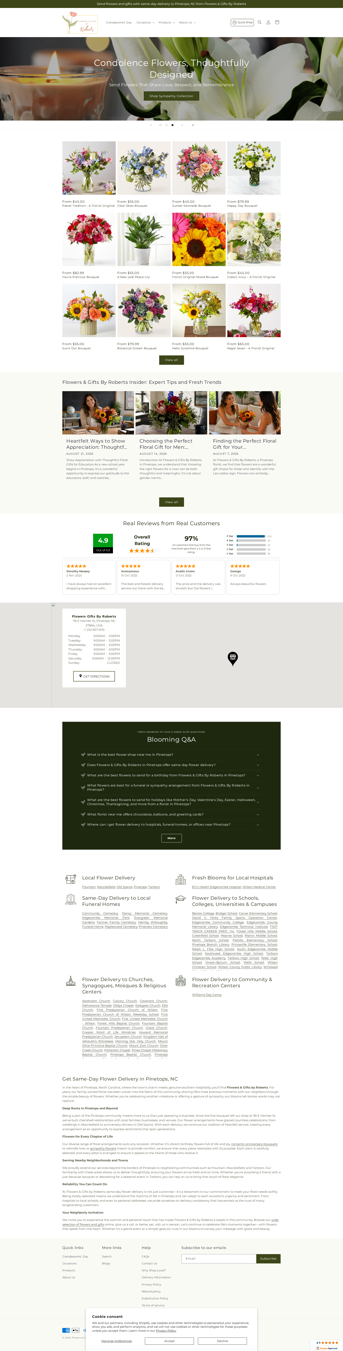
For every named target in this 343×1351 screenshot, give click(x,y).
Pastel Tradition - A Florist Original (88, 205)
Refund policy (151, 1291)
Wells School (254, 962)
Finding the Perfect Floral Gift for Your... (245, 444)
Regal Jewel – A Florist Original (250, 348)
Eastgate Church (147, 1005)
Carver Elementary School (258, 913)
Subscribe (268, 1258)
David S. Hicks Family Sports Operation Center (234, 918)
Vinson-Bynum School (222, 962)
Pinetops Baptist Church (130, 1054)
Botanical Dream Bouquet (137, 348)
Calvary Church (125, 1001)
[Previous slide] (150, 125)
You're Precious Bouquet (80, 277)
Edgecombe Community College (218, 922)
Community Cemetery (100, 913)
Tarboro (154, 887)
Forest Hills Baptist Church (118, 1023)
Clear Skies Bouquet (132, 205)
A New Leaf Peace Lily (133, 277)
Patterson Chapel (117, 1050)
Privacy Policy (166, 1331)
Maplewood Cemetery (121, 926)
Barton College (203, 913)
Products (68, 1270)
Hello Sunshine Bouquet (190, 348)
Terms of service (153, 1305)
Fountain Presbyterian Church (119, 1028)
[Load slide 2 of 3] (167, 125)
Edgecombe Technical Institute (244, 926)
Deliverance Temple (97, 1005)
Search (107, 1256)
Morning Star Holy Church (135, 1041)
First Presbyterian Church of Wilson (127, 1010)
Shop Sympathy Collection (171, 96)
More (172, 838)
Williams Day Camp (207, 995)
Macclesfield (106, 887)
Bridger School (226, 913)
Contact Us (149, 1263)
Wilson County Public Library (240, 967)
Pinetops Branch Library (210, 944)
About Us (68, 1277)
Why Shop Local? (154, 1270)
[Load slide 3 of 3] (172, 125)
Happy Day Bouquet (242, 205)
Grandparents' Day (75, 1256)
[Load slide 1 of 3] (161, 125)
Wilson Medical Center (259, 887)
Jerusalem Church (128, 1036)
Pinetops (140, 887)
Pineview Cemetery (153, 926)
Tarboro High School (243, 958)
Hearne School (232, 935)
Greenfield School (205, 935)
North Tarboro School (210, 940)
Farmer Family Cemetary (116, 922)
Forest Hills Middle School (257, 931)
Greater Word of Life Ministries (109, 1032)
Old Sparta (124, 887)
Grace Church (156, 1028)
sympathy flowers (103, 1148)
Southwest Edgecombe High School (234, 953)
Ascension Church (96, 1001)
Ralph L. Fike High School (213, 949)
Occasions (69, 1263)
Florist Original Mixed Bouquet (195, 277)
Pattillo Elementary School (255, 940)
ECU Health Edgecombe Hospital (216, 887)
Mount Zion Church (143, 1045)
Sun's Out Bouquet (76, 348)
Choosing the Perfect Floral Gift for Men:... (166, 444)
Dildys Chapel (123, 1005)
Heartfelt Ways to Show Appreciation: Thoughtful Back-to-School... (97, 444)
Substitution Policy (155, 1298)
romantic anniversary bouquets (254, 1144)
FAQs (145, 1256)
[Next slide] (182, 125)
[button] (145, 22)
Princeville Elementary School (254, 944)
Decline (222, 1341)
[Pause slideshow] (192, 125)
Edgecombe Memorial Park (106, 918)
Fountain (89, 887)
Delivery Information (156, 1277)
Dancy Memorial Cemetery (144, 913)
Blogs (106, 1263)
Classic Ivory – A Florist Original (251, 277)
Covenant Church (153, 1001)
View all (171, 360)
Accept (169, 1341)
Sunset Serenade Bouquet (191, 205)
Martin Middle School (261, 935)
